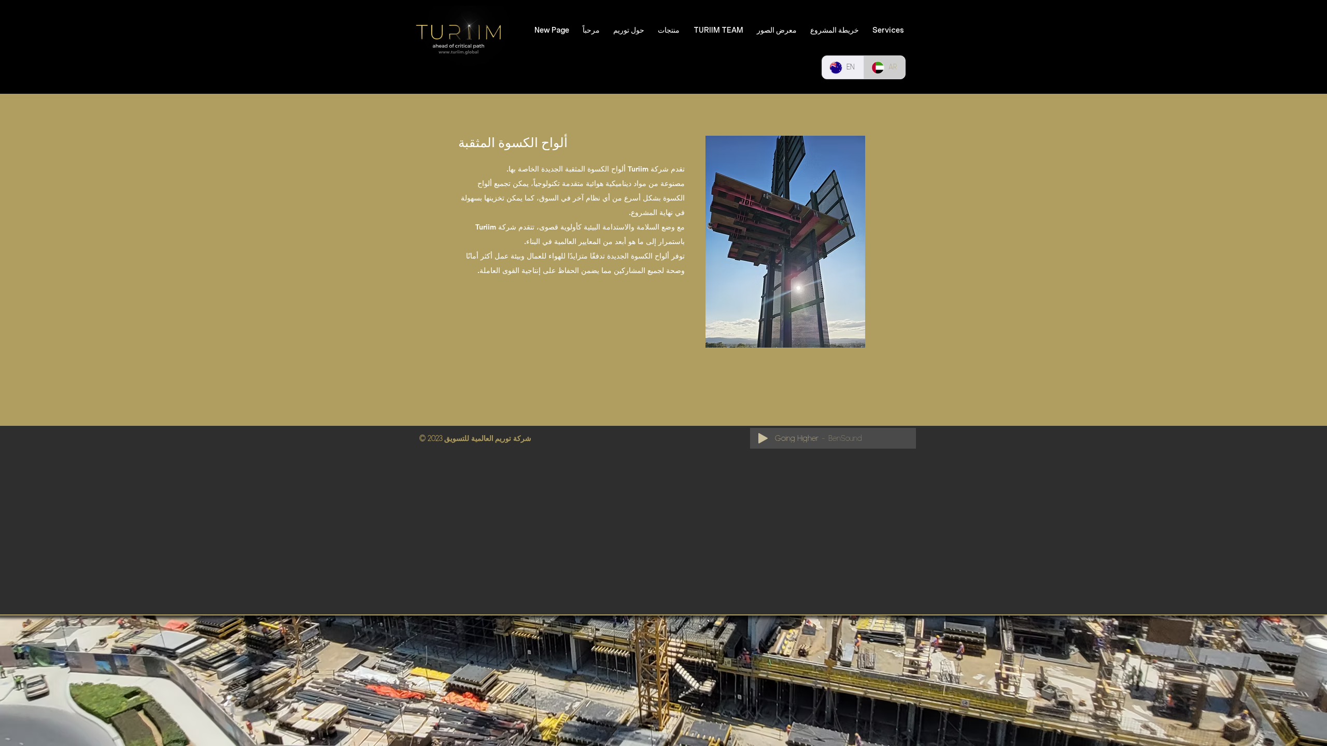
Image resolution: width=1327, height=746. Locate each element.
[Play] (763, 438)
